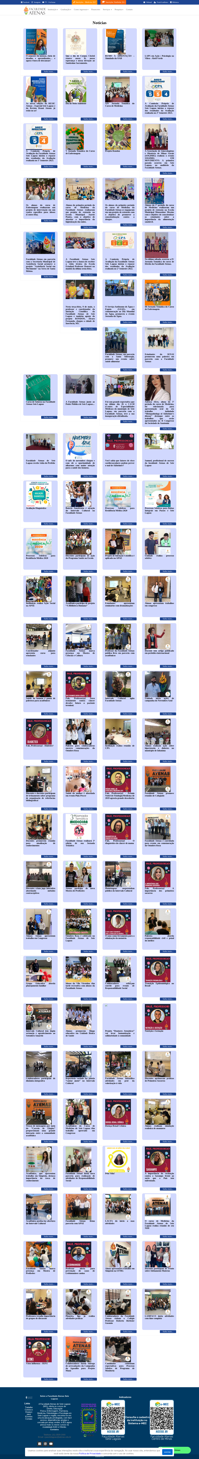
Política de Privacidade (90, 1453)
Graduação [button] (65, 9)
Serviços (107, 9)
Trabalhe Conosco (29, 1408)
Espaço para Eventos (28, 1414)
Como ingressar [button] (80, 9)
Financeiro (95, 9)
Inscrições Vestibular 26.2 (115, 2)
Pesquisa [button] (118, 9)
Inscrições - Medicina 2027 (86, 2)
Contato (129, 9)
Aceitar (167, 1452)
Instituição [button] (52, 9)
